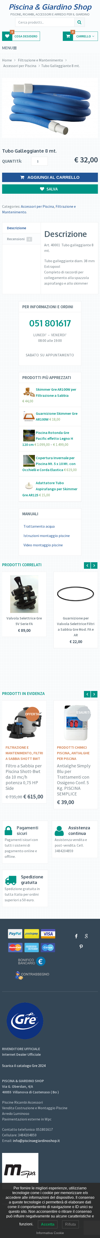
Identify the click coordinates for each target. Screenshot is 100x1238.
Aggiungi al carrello (53, 177)
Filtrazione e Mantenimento (40, 60)
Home (7, 60)
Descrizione (16, 227)
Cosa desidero (24, 35)
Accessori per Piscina (19, 65)
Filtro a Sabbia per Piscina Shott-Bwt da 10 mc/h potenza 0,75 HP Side (24, 777)
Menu (7, 48)
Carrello (81, 35)
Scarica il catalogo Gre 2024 (24, 1065)
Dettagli (21, 595)
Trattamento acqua (39, 526)
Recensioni (18, 238)
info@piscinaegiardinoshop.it (36, 1140)
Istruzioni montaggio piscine (46, 535)
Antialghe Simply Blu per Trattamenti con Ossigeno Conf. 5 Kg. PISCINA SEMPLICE (73, 780)
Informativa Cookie (50, 1233)
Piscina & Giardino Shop (50, 6)
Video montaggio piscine (43, 545)
